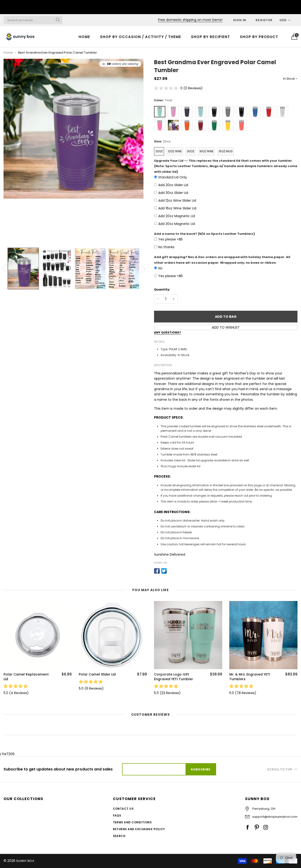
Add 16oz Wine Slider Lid (177, 208)
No (160, 268)
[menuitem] (84, 36)
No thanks (166, 247)
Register (264, 20)
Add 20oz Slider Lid (173, 185)
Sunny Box (25, 861)
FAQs (117, 815)
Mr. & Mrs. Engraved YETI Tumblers (249, 676)
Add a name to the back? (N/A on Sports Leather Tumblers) (204, 234)
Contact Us (123, 809)
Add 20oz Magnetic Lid (176, 216)
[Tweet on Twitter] (164, 571)
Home (84, 36)
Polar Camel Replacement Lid (26, 676)
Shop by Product (259, 36)
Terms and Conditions (132, 822)
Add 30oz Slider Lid (173, 192)
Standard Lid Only (172, 177)
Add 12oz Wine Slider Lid (177, 200)
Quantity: (162, 289)
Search (119, 836)
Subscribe (200, 769)
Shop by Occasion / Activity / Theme (140, 36)
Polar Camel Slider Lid (97, 674)
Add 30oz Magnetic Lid (176, 223)
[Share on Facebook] (157, 571)
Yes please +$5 (170, 239)
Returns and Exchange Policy (139, 829)
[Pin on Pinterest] (171, 571)
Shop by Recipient (210, 36)
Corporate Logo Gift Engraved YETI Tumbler (173, 676)
